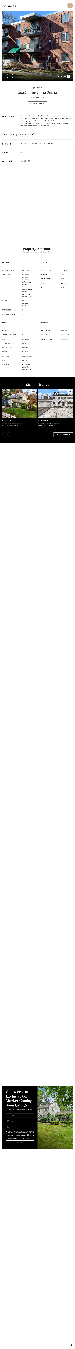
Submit (19, 1142)
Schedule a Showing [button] (37, 103)
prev (9, 76)
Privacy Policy (26, 1138)
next (14, 76)
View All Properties (63, 434)
